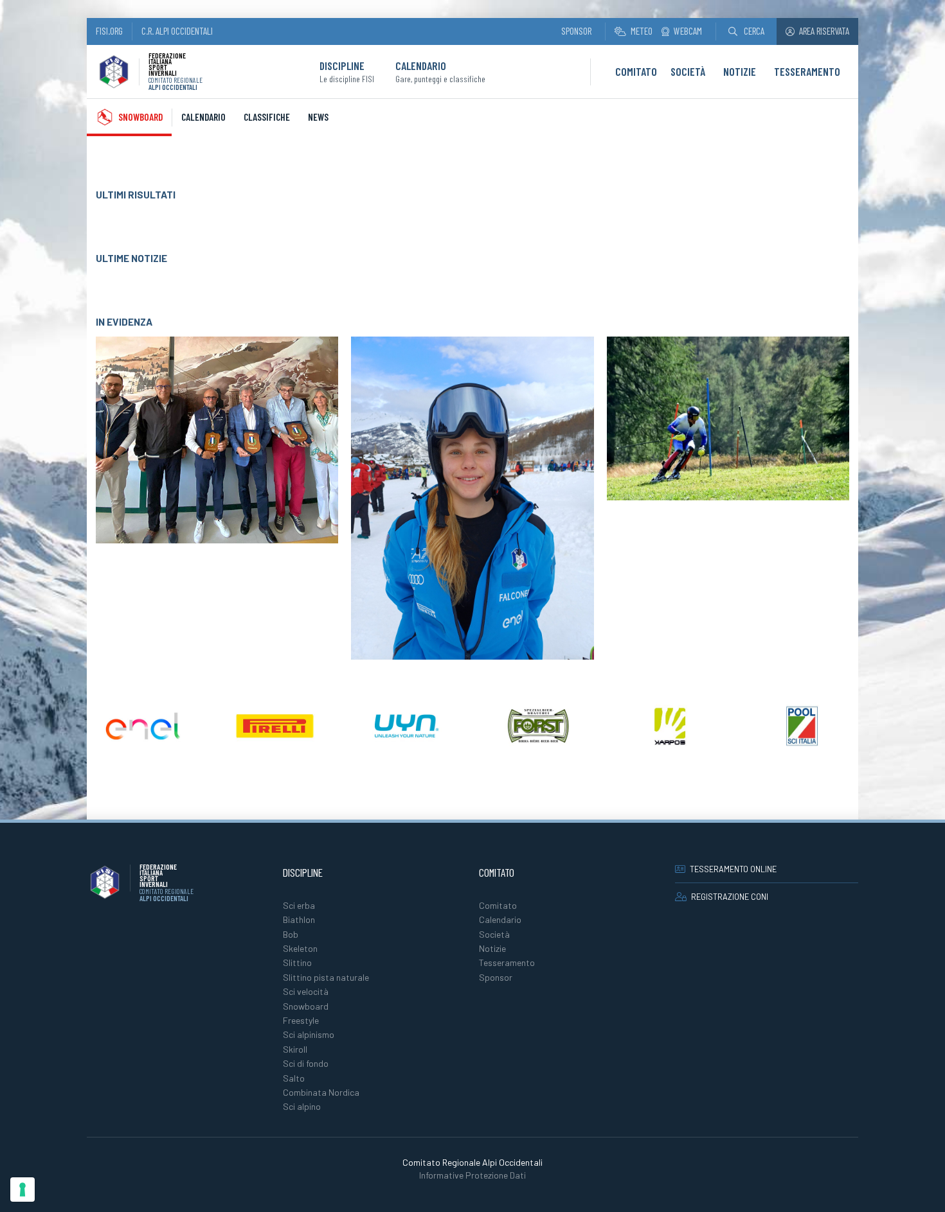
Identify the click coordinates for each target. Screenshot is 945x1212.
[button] (746, 31)
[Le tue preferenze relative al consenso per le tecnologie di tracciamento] (22, 1189)
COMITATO (636, 71)
